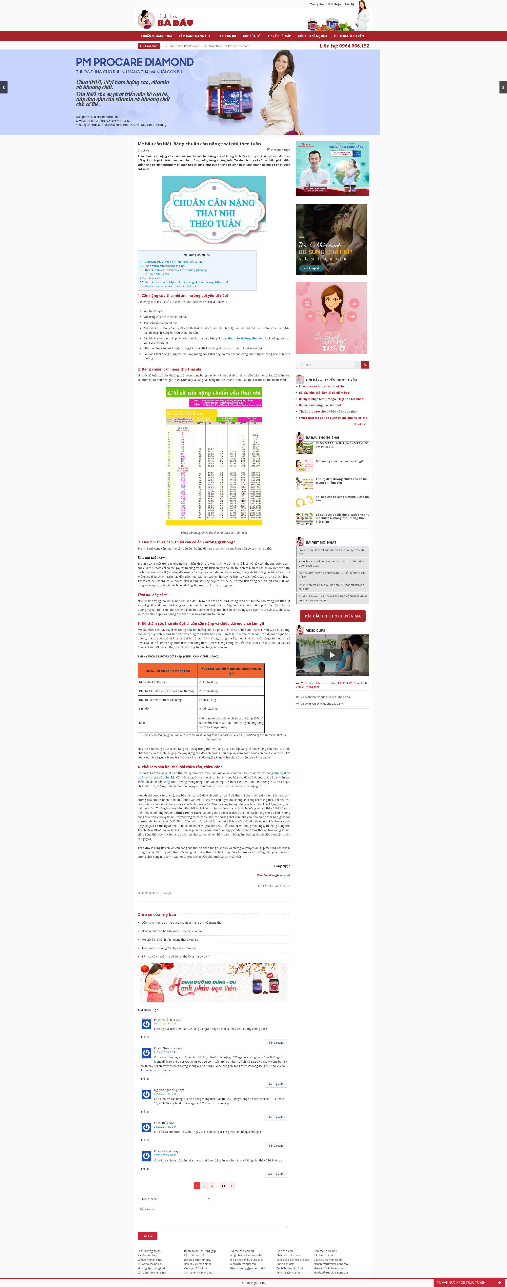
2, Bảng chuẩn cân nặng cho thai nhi (162, 266)
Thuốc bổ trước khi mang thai (331, 1272)
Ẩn (208, 255)
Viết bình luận (280, 150)
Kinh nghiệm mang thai (151, 1268)
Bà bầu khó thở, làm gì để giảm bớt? (325, 392)
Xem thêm (360, 424)
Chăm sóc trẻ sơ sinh (289, 1255)
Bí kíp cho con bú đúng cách (246, 1259)
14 (223, 1186)
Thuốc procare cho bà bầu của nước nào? (328, 411)
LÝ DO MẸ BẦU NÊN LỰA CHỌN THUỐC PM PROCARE (342, 445)
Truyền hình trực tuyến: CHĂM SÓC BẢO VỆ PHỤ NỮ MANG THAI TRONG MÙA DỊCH (333, 598)
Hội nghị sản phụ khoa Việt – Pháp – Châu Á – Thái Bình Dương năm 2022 (331, 563)
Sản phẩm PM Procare (184, 46)
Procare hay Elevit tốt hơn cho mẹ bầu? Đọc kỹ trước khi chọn (331, 552)
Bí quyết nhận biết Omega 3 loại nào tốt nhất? (331, 399)
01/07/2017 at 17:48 (165, 1052)
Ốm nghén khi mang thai (198, 1272)
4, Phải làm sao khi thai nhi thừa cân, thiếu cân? (169, 286)
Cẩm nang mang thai (150, 1259)
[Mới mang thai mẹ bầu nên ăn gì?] (304, 466)
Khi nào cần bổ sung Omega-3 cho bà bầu (342, 498)
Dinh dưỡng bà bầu (174, 19)
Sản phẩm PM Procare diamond (229, 46)
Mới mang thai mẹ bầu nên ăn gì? (339, 461)
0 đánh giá (163, 893)
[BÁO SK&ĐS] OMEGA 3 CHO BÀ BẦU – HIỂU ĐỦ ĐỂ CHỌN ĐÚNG (332, 575)
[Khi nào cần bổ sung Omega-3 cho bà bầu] (304, 502)
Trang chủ (317, 4)
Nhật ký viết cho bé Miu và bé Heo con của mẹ (172, 931)
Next (503, 87)
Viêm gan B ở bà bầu (196, 1268)
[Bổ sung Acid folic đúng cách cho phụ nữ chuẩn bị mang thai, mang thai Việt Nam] (304, 520)
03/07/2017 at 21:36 (165, 1023)
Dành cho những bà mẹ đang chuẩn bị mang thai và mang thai (182, 922)
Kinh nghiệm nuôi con (243, 1264)
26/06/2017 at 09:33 (165, 1155)
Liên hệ (350, 4)
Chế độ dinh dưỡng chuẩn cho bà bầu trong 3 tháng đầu (342, 480)
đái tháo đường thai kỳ (245, 338)
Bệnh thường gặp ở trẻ (290, 1268)
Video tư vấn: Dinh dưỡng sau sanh (322, 703)
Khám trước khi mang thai (329, 1268)
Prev (4, 87)
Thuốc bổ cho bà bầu (150, 1264)
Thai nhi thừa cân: (157, 274)
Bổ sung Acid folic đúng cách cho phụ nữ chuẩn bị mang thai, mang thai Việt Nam (342, 518)
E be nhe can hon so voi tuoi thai (322, 386)
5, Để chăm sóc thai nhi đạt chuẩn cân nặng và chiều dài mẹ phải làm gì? (184, 282)
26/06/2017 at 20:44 (165, 1126)
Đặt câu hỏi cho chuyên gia (333, 616)
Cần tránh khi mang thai (152, 1272)
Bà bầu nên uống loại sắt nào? (320, 405)
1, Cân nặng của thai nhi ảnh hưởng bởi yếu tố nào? (172, 261)
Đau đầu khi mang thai (197, 1264)
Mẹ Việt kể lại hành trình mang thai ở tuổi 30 (170, 939)
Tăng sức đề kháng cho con (293, 1259)
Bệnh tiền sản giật (194, 1255)
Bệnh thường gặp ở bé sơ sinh (248, 1268)
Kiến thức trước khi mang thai (331, 1264)
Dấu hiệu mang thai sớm (328, 1259)
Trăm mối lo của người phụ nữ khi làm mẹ (169, 948)
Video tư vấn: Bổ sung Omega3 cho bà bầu (326, 697)
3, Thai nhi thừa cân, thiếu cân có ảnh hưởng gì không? (173, 270)
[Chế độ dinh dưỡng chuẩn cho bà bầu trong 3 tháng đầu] (304, 484)
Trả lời (145, 1037)
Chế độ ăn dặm (285, 1264)
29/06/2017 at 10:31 (165, 1093)
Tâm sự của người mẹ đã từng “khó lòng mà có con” (175, 956)
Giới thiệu (334, 4)
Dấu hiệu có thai (323, 1255)
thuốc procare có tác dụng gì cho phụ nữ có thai (333, 418)
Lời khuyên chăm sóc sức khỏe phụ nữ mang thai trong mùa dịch (331, 587)
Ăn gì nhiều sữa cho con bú (246, 1255)
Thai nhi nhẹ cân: (151, 278)
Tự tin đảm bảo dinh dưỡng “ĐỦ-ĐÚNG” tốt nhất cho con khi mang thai (332, 685)
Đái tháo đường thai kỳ (197, 1259)
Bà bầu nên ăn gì (147, 1255)
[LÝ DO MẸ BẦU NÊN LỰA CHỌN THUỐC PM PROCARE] (304, 448)
